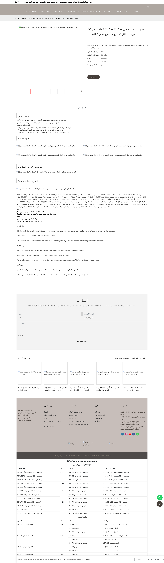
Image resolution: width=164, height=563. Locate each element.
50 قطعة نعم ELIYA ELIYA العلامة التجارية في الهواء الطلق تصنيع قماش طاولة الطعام (50, 18)
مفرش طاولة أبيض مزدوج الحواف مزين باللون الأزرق (79, 388)
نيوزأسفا (97, 421)
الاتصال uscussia (49, 427)
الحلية (45, 418)
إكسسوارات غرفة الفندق (122, 358)
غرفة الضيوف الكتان (75, 412)
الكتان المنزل (134, 358)
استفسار (93, 77)
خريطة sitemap (92, 455)
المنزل (46, 412)
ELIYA (17, 18)
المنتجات (142, 358)
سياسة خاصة (87, 559)
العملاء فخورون (100, 415)
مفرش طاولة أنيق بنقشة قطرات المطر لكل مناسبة (108, 388)
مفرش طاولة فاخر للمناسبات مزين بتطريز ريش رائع (133, 388)
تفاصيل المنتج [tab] (82, 108)
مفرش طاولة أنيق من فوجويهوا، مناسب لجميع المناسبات (55, 388)
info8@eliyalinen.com (137, 422)
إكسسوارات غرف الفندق (77, 421)
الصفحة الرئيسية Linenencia (78, 424)
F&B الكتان (72, 418)
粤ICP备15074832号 (104, 455)
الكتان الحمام (73, 415)
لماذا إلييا (97, 412)
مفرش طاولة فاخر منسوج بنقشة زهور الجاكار (29, 388)
